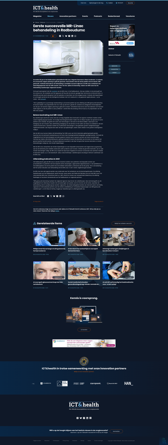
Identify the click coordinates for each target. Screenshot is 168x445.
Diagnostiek (114, 69)
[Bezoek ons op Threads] (77, 418)
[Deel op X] (63, 36)
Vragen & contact (37, 440)
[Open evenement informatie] (163, 440)
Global (89, 440)
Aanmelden (116, 431)
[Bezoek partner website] (37, 383)
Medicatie (42, 22)
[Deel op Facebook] (69, 36)
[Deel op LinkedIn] (72, 36)
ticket (57, 211)
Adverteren (46, 440)
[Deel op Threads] (60, 36)
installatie (54, 91)
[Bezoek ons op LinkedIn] (87, 418)
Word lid (130, 3)
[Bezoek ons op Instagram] (90, 418)
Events (85, 16)
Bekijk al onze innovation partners (84, 371)
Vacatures (130, 16)
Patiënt (115, 72)
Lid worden (84, 329)
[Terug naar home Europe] (45, 8)
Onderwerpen (56, 440)
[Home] (33, 22)
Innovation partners (68, 16)
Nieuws (51, 16)
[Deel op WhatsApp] (75, 36)
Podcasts (98, 16)
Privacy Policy (66, 440)
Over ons (83, 3)
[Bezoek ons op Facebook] (84, 418)
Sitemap (82, 440)
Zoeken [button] (110, 3)
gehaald (43, 99)
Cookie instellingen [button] (98, 440)
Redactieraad (114, 16)
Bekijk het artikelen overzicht (123, 223)
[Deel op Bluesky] (66, 36)
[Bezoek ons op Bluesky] (81, 418)
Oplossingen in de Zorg (96, 3)
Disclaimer (74, 440)
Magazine (37, 16)
